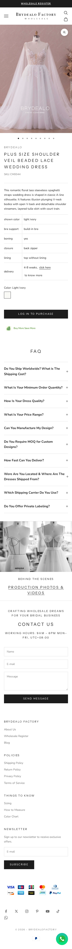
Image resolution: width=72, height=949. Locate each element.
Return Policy (12, 769)
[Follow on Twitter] (16, 911)
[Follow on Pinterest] (37, 911)
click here (45, 267)
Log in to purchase (36, 314)
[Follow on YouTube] (48, 911)
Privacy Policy (12, 776)
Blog (7, 743)
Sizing (7, 803)
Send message (36, 698)
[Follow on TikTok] (58, 911)
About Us (10, 729)
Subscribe (19, 864)
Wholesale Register (16, 736)
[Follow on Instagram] (27, 911)
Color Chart (11, 816)
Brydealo (13, 147)
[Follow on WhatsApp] (6, 918)
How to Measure (14, 810)
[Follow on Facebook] (6, 911)
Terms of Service (14, 783)
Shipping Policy (13, 763)
